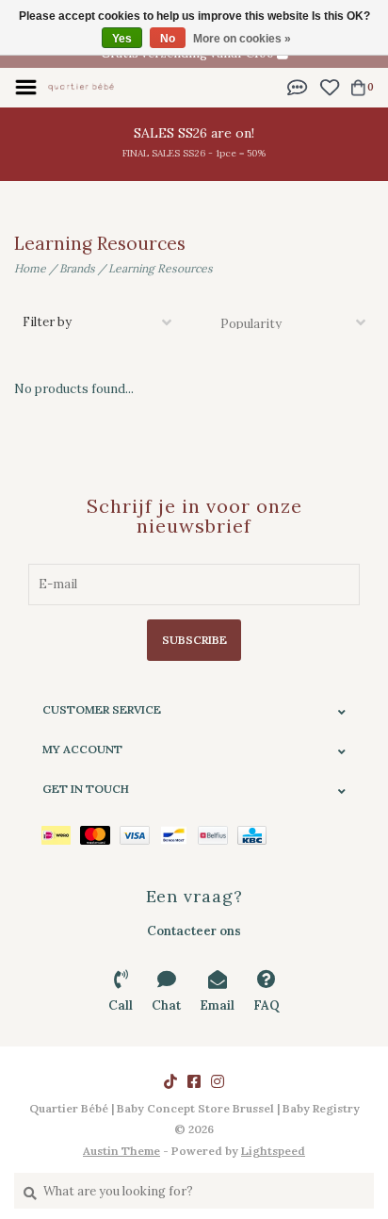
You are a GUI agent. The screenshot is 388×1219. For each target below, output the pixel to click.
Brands (77, 268)
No (167, 38)
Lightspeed (273, 1151)
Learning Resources (160, 268)
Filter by (47, 322)
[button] (297, 86)
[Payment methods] (60, 834)
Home (30, 268)
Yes (122, 38)
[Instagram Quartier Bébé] (217, 1081)
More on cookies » (242, 38)
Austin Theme (121, 1151)
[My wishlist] (329, 86)
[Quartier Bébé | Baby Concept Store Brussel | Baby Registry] (81, 86)
